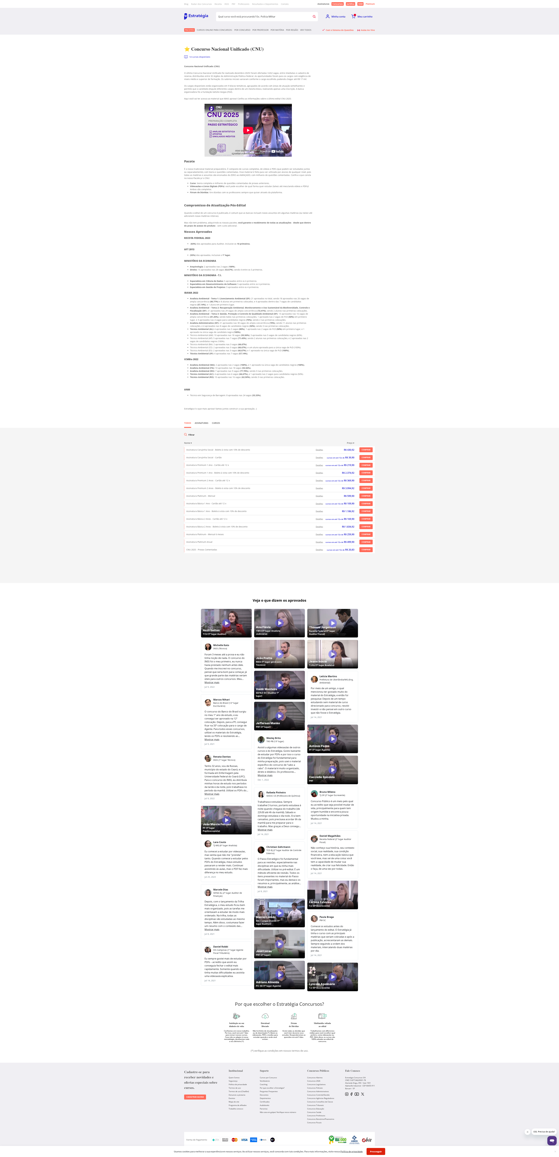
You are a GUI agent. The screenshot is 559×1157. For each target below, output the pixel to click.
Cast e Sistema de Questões (340, 30)
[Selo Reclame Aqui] (337, 1140)
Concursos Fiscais (314, 1122)
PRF (233, 4)
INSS (226, 4)
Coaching (263, 1084)
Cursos (216, 423)
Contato (285, 4)
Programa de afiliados (238, 1105)
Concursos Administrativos (318, 1091)
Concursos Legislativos (316, 1084)
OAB (360, 3)
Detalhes (319, 450)
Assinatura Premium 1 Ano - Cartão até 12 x (207, 465)
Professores (243, 4)
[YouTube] (357, 1094)
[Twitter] (362, 1094)
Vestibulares (265, 1081)
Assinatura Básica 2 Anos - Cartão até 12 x (206, 519)
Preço (350, 443)
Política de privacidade (238, 1084)
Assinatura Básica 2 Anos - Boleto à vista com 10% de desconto (216, 526)
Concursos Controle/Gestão (318, 1095)
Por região (292, 30)
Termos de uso (235, 1088)
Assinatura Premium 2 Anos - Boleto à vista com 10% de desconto (218, 488)
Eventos (232, 1098)
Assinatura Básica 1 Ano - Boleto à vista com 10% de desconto (216, 511)
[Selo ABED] (354, 1139)
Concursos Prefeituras (316, 1115)
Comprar (366, 450)
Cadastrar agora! (195, 1097)
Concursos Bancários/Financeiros (320, 1119)
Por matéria (277, 30)
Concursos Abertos (315, 1077)
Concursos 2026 (313, 1081)
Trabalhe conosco (236, 1109)
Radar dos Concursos (201, 4)
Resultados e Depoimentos (265, 4)
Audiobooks (264, 1105)
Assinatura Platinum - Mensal (200, 496)
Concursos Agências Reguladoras (320, 1098)
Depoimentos (265, 1098)
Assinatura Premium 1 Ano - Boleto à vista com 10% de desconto (217, 472)
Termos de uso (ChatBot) (239, 1091)
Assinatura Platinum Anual (199, 542)
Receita (218, 4)
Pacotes (189, 30)
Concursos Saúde (314, 1112)
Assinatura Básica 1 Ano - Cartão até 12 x (206, 503)
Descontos (264, 1095)
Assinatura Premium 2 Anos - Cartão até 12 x (208, 480)
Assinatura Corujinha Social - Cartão (204, 457)
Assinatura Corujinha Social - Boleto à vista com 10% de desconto (218, 449)
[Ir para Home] (196, 16)
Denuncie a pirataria (237, 1095)
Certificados (265, 1102)
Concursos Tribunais (315, 1105)
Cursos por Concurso (268, 1077)
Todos (187, 423)
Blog (186, 4)
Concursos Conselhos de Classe (320, 1102)
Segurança (233, 1081)
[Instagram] (346, 1094)
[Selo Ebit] (367, 1139)
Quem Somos (234, 1077)
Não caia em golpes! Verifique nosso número (278, 1112)
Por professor (260, 30)
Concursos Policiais (315, 1088)
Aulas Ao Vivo (368, 30)
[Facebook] (351, 1094)
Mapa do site (234, 1102)
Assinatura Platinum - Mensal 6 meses (205, 534)
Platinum (370, 4)
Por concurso (242, 30)
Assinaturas (201, 423)
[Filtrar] (185, 434)
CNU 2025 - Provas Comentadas (201, 549)
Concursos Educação (315, 1109)
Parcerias (264, 1109)
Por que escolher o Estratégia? (272, 1088)
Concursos (337, 3)
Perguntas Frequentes (269, 1091)
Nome (188, 443)
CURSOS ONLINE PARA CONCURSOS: (214, 30)
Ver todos (305, 30)
